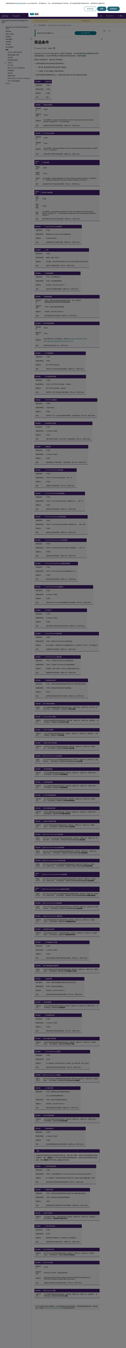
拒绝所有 (113, 9)
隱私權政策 (19, 3)
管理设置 (90, 9)
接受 (101, 9)
